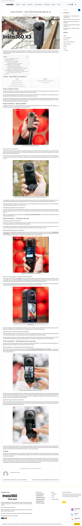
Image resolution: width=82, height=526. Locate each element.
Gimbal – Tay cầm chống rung (68, 41)
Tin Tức (31, 10)
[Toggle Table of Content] (26, 57)
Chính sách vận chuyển (40, 497)
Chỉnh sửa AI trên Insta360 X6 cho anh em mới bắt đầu (71, 22)
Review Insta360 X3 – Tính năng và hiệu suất (12, 64)
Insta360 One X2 (23, 205)
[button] (70, 4)
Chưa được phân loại (67, 37)
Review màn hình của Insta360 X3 (13, 62)
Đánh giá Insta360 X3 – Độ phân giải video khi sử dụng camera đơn (18, 71)
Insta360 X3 (35, 91)
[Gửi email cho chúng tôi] (3, 518)
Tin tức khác (65, 50)
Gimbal (23, 4)
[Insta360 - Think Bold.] (10, 4)
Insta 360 (65, 46)
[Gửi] (79, 10)
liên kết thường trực (38, 468)
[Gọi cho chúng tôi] (4, 518)
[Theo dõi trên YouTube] (6, 518)
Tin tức (53, 497)
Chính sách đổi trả (39, 495)
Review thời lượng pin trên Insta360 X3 (13, 65)
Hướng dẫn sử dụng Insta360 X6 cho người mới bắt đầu (71, 25)
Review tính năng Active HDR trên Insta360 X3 (15, 72)
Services (53, 4)
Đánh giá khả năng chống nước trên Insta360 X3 (15, 63)
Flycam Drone (65, 39)
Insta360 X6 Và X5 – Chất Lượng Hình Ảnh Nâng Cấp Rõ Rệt (71, 17)
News (59, 4)
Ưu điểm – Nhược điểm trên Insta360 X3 (11, 58)
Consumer (18, 4)
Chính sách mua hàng (40, 502)
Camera (64, 35)
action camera (20, 459)
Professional (46, 4)
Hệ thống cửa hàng (55, 499)
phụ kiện (24, 107)
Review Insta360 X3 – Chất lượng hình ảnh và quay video (14, 70)
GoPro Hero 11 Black (17, 210)
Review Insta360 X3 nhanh (9, 59)
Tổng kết (6, 73)
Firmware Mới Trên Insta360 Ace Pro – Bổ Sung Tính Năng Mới (15, 479)
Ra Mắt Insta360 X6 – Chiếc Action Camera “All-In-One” (71, 29)
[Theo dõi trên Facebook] (1, 518)
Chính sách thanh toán (40, 499)
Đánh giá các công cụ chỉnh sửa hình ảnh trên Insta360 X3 (16, 69)
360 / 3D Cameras (38, 4)
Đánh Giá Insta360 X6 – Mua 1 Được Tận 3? (71, 19)
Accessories (29, 4)
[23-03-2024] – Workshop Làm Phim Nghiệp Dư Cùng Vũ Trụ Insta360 (45, 479)
